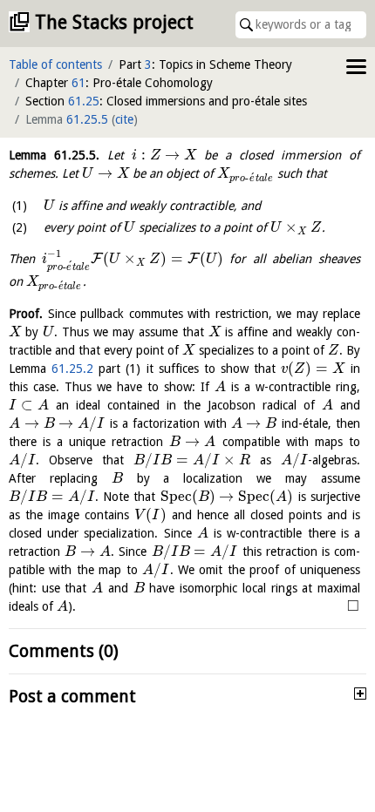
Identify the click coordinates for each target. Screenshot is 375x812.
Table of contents (55, 64)
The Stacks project (114, 22)
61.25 (83, 101)
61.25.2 (72, 369)
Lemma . (54, 155)
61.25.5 (87, 119)
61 (78, 83)
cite (124, 119)
